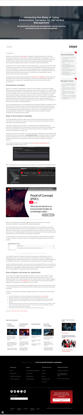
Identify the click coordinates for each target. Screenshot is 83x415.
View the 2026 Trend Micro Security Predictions (67, 350)
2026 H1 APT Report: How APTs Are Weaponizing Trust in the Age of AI (68, 89)
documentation (44, 296)
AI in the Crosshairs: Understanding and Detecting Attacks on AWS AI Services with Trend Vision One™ (68, 66)
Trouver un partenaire (14, 379)
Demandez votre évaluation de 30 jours (60, 399)
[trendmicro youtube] (25, 391)
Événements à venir (46, 379)
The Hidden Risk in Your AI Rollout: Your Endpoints (68, 98)
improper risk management (38, 77)
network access (26, 280)
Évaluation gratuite (30, 379)
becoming (23, 56)
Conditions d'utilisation (32, 409)
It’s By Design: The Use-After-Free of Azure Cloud (68, 58)
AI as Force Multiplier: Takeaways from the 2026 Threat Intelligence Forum (68, 85)
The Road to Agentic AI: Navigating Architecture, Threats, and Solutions (48, 348)
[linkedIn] (76, 47)
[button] (19, 398)
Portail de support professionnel (32, 370)
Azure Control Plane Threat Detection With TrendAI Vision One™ (67, 61)
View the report (65, 333)
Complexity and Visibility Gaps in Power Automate (12, 349)
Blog (11, 370)
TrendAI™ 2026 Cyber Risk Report (69, 95)
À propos (43, 370)
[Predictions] (69, 343)
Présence (44, 376)
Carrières (44, 373)
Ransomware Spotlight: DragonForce (36, 344)
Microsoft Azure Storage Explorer (39, 143)
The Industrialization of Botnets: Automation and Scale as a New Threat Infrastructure (12, 344)
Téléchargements (29, 376)
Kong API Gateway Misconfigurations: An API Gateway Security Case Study (68, 73)
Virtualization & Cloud (15, 310)
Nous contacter (29, 373)
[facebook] (72, 47)
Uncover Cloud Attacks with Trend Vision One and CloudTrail (68, 70)
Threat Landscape (10, 325)
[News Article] (70, 47)
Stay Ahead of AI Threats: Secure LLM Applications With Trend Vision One (48, 343)
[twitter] (74, 47)
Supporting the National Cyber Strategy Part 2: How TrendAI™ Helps (67, 93)
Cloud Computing (23, 310)
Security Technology (47, 325)
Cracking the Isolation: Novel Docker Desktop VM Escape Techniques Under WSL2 (24, 343)
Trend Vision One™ (27, 362)
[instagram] (21, 391)
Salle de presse (13, 373)
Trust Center (44, 381)
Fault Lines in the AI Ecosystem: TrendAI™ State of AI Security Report (11, 336)
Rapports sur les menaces (15, 376)
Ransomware (35, 324)
